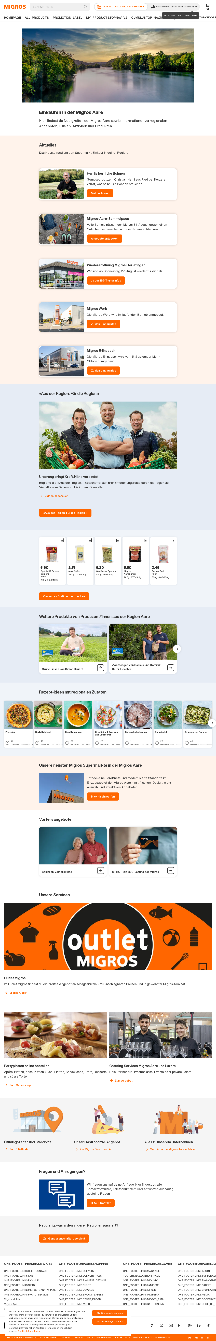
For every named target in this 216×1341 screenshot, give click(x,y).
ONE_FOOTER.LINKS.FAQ (18, 1275)
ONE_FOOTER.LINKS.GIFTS (19, 1285)
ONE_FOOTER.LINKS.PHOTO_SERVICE (26, 1294)
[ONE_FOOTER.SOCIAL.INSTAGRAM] (180, 1325)
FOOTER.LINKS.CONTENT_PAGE (141, 1275)
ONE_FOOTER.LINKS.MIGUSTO (140, 1280)
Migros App (10, 1304)
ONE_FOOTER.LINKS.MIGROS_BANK (144, 1299)
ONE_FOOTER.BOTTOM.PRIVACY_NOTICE (61, 1337)
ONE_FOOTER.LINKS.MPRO (74, 1304)
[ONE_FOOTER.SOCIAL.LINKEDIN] (199, 1325)
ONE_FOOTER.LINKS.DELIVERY (76, 1271)
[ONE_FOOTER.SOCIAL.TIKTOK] (208, 1325)
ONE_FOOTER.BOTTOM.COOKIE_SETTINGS (108, 1337)
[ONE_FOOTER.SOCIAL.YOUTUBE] (170, 1325)
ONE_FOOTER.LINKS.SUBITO (75, 1285)
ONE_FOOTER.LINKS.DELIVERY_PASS (80, 1275)
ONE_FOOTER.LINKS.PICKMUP (21, 1280)
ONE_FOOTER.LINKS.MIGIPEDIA (141, 1294)
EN (208, 1337)
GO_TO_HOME (15, 6)
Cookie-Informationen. (29, 1331)
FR (196, 1337)
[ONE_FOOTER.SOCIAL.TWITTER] (161, 1325)
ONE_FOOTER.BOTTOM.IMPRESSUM (151, 1337)
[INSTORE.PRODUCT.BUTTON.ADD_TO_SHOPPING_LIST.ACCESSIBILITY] (62, 540)
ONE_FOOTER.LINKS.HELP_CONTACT (25, 1271)
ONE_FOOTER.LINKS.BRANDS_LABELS (81, 1294)
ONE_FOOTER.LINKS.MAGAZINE (141, 1271)
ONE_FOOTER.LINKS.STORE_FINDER (80, 1299)
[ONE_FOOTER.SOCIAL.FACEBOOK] (151, 1325)
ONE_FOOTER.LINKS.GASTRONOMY (143, 1304)
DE (189, 1337)
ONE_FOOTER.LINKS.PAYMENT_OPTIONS (82, 1280)
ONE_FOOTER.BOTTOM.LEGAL (21, 1337)
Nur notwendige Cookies (110, 1321)
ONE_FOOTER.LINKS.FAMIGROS (141, 1285)
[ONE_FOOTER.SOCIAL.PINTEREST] (189, 1325)
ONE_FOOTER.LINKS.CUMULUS (76, 1290)
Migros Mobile (12, 1299)
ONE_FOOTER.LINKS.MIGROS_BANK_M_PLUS (30, 1290)
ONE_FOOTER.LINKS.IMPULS (139, 1290)
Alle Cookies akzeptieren (110, 1313)
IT (202, 1337)
